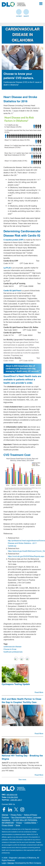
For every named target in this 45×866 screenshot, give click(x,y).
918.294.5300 (12, 797)
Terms (17, 825)
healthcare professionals (12, 651)
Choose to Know (9, 649)
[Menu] (40, 4)
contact (19, 12)
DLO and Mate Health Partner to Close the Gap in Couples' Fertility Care (21, 700)
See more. (23, 779)
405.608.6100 (12, 794)
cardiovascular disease (12, 646)
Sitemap (5, 814)
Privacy (19, 822)
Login (4, 863)
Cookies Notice (30, 822)
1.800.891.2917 (16, 800)
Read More (39, 692)
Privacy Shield (7, 825)
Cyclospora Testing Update (16, 684)
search (26, 12)
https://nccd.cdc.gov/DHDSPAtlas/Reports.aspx (26, 556)
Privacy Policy (16, 814)
